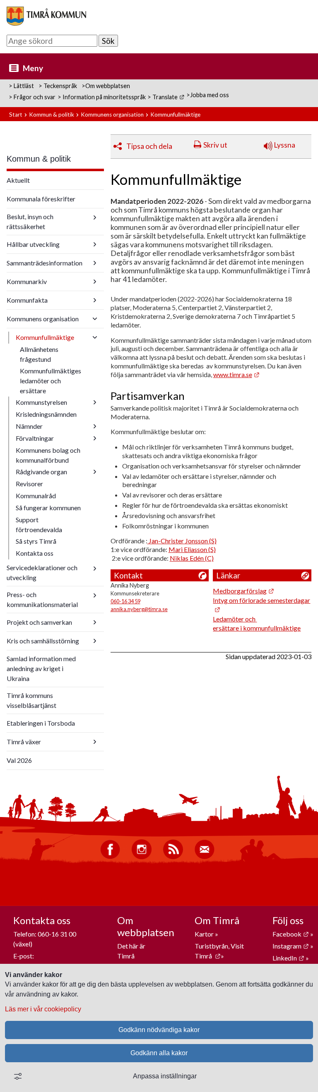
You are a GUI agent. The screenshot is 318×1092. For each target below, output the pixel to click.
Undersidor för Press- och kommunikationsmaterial (95, 595)
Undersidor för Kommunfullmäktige (95, 337)
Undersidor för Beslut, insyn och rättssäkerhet (95, 217)
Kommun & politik (51, 114)
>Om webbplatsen (106, 85)
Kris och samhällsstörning (43, 641)
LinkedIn (288, 958)
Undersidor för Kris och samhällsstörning (95, 641)
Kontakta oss (34, 553)
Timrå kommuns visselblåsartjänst (31, 700)
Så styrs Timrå (36, 541)
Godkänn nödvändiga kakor (159, 1029)
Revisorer (29, 483)
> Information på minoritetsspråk (102, 96)
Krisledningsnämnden (46, 414)
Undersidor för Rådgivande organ (95, 472)
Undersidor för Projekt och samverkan (95, 622)
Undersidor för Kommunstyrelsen (95, 402)
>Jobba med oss (207, 94)
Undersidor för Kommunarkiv (95, 281)
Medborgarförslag (243, 591)
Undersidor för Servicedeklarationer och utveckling (95, 568)
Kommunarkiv (27, 281)
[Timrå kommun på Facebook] (110, 856)
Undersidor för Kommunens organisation (95, 319)
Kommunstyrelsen (41, 402)
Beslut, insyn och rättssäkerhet (30, 221)
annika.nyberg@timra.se (139, 609)
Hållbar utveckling (33, 244)
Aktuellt (18, 180)
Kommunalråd (36, 495)
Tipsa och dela (149, 146)
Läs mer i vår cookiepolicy (43, 1009)
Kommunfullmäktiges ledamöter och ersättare (50, 380)
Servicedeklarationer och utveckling (42, 572)
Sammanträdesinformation (44, 263)
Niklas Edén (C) (192, 558)
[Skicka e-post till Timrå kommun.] (204, 856)
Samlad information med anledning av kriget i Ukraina (41, 668)
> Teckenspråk (58, 85)
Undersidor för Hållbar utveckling (95, 244)
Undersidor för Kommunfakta (95, 300)
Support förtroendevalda (39, 524)
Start (15, 114)
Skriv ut (215, 145)
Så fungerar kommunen (48, 507)
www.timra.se (236, 374)
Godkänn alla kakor (159, 1052)
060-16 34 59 (125, 601)
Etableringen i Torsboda (41, 723)
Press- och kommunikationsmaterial (42, 599)
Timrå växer (24, 742)
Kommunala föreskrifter (41, 199)
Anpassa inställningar (165, 1076)
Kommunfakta (27, 300)
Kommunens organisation (112, 114)
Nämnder (29, 426)
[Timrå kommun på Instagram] (142, 856)
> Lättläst (21, 85)
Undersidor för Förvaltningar (95, 438)
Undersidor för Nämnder (95, 426)
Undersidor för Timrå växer (95, 742)
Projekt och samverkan (39, 622)
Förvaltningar (35, 438)
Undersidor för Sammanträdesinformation (95, 263)
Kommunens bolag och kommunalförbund (48, 455)
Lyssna (283, 145)
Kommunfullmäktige (45, 337)
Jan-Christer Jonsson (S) (182, 541)
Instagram (290, 946)
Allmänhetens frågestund (39, 354)
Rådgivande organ (41, 472)
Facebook (290, 934)
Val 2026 (19, 760)
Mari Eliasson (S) (192, 549)
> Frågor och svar (32, 96)
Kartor (205, 934)
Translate (168, 96)
